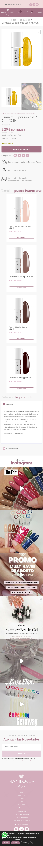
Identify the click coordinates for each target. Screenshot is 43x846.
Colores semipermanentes (10, 114)
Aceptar (6, 842)
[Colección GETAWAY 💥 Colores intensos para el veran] (21, 704)
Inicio (13, 20)
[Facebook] (30, 4)
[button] (40, 12)
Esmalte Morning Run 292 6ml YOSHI (20, 328)
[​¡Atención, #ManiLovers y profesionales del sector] (21, 617)
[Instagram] (33, 4)
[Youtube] (37, 4)
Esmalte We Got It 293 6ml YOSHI (21, 378)
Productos (24, 20)
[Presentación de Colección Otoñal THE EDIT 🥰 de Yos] (21, 531)
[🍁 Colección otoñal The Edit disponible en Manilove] (21, 488)
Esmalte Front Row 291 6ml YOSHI (21, 277)
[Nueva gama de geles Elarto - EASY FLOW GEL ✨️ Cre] (21, 661)
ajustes (17, 839)
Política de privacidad (26, 760)
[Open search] (27, 12)
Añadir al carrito (21, 149)
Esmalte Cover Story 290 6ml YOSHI (20, 227)
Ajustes (25, 842)
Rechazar (15, 842)
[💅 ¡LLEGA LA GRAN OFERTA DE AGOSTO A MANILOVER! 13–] (21, 574)
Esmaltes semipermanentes (26, 114)
